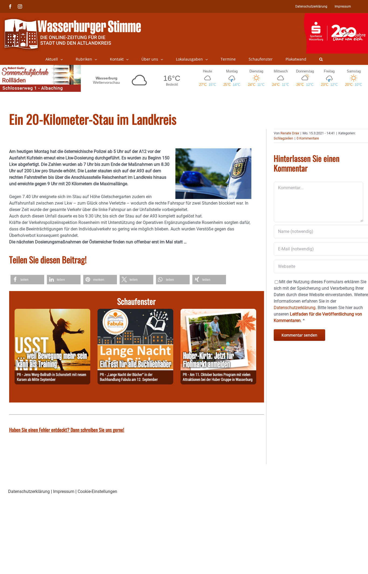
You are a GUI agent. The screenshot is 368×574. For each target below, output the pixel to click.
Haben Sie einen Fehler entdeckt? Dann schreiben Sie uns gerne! (66, 429)
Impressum (63, 491)
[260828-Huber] (218, 311)
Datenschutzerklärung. (295, 307)
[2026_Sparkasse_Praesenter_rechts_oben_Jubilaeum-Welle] (336, 16)
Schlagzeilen (283, 138)
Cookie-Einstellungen (97, 491)
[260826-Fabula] (135, 311)
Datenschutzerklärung (29, 491)
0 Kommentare (308, 138)
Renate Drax (289, 133)
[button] (321, 59)
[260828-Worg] (52, 311)
